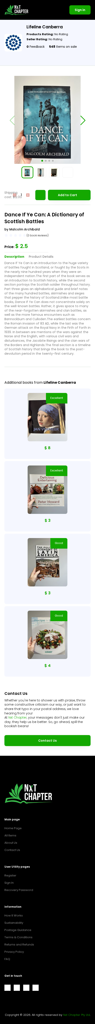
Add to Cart (67, 195)
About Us (10, 843)
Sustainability (13, 923)
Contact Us (47, 740)
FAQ (7, 959)
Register (10, 875)
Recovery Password (18, 890)
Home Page (13, 828)
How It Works (13, 915)
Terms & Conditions (18, 937)
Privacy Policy (14, 952)
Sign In (9, 883)
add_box (28, 195)
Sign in (80, 10)
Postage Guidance (17, 930)
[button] (42, 161)
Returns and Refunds (19, 944)
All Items (10, 835)
